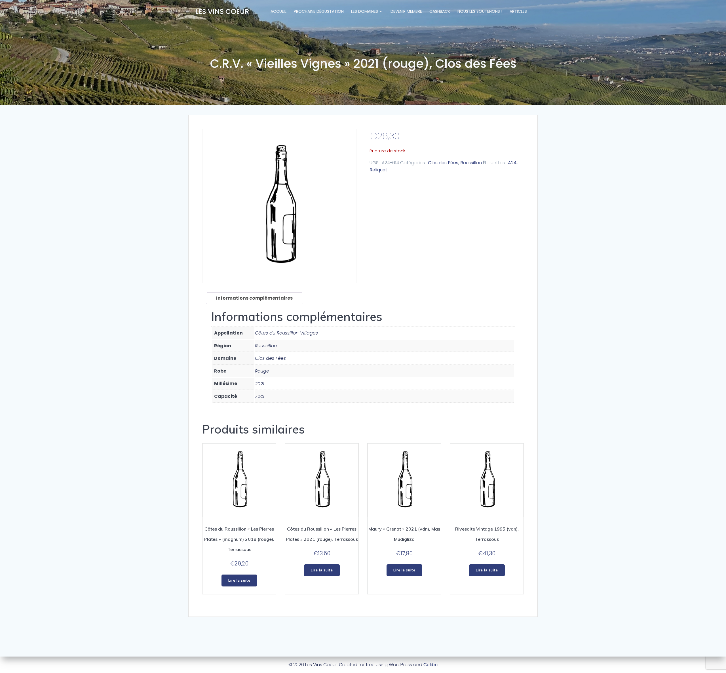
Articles (518, 11)
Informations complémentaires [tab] (254, 298)
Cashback (439, 11)
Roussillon (471, 162)
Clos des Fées (443, 162)
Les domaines (364, 11)
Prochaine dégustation (319, 11)
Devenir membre (406, 11)
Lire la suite (239, 580)
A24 (512, 162)
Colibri (430, 664)
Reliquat (378, 170)
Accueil (278, 11)
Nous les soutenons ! (479, 11)
